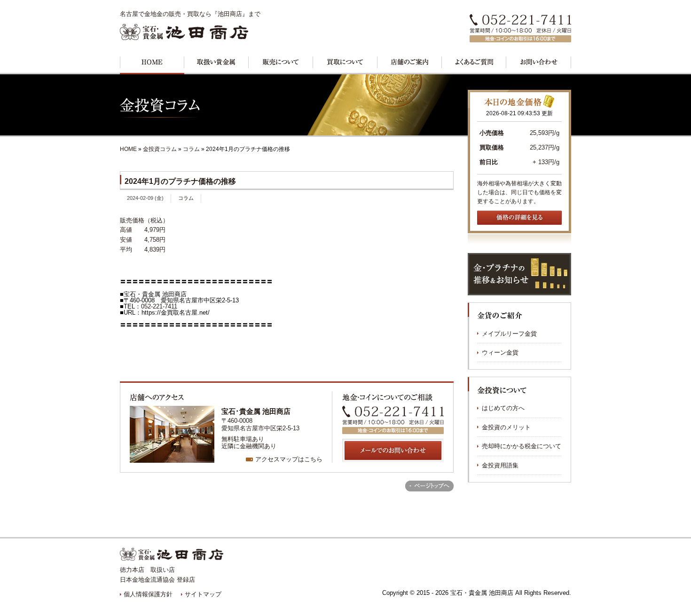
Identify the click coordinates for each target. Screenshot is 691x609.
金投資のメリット (506, 427)
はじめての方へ (503, 407)
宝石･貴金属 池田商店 (256, 411)
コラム (191, 149)
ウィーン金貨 (500, 352)
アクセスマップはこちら (288, 459)
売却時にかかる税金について (521, 446)
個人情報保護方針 (148, 594)
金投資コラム (160, 149)
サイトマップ (203, 594)
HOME (128, 149)
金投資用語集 (500, 465)
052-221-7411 (159, 306)
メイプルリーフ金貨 (509, 333)
